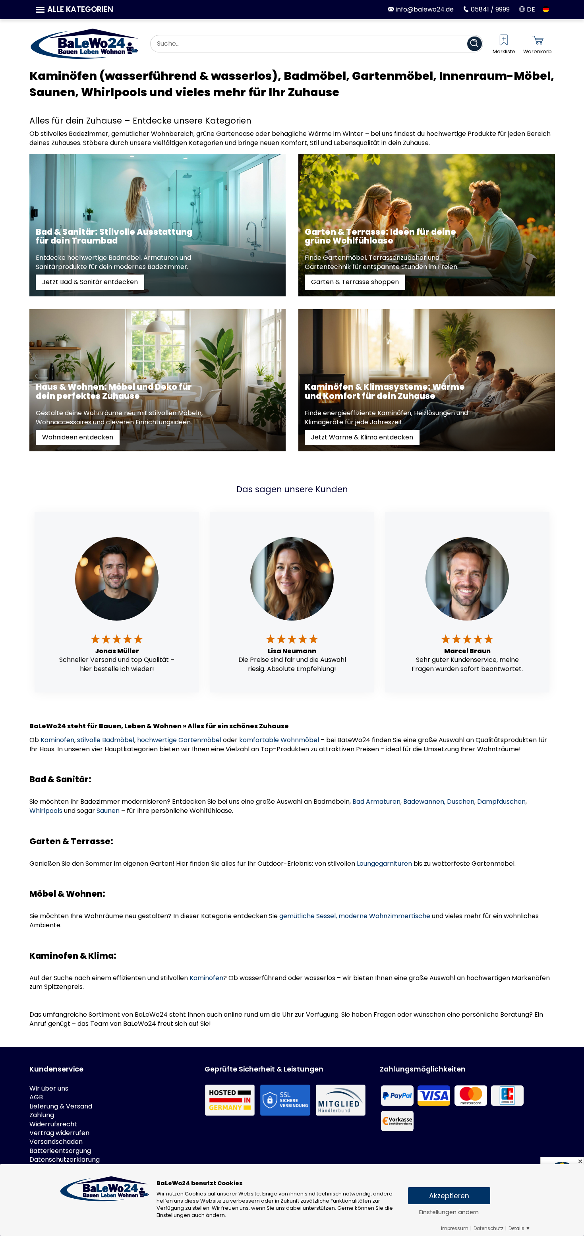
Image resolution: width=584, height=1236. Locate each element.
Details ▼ (519, 1228)
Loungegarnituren (384, 863)
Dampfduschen (501, 801)
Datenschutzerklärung (64, 1159)
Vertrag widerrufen (59, 1133)
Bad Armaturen (376, 801)
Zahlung (41, 1115)
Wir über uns (48, 1088)
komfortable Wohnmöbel (279, 740)
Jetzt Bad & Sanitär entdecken (90, 281)
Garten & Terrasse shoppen (355, 281)
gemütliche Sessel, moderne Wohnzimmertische (354, 916)
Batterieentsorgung (60, 1151)
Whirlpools (45, 810)
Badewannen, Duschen (438, 801)
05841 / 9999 (489, 9)
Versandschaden (56, 1141)
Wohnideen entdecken (77, 437)
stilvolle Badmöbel (105, 740)
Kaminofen (57, 740)
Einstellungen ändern (449, 1212)
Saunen (108, 810)
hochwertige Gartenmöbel (179, 740)
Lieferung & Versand (60, 1106)
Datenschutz (488, 1228)
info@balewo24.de (423, 9)
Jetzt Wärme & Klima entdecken (362, 437)
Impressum (454, 1228)
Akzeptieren (449, 1196)
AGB (36, 1097)
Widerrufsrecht (53, 1124)
